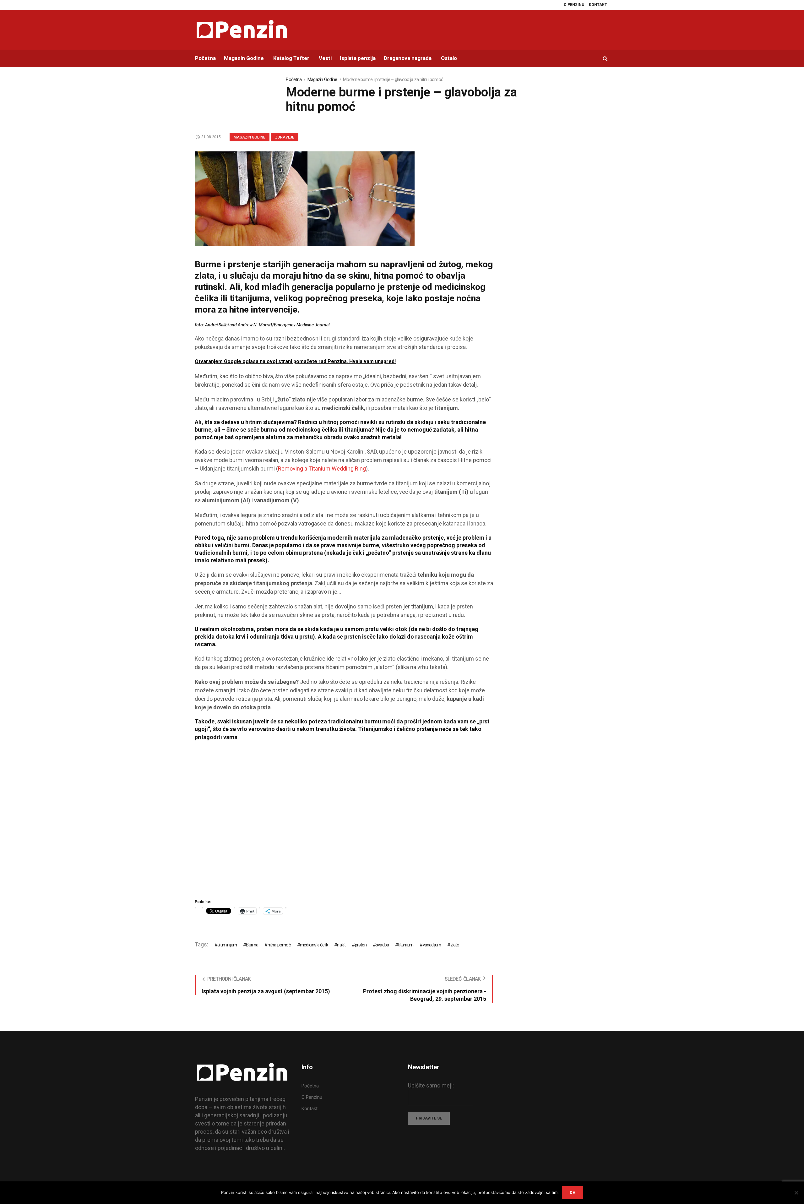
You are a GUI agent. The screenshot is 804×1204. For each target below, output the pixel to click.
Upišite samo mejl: (431, 1085)
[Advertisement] (344, 822)
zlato (454, 945)
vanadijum (432, 945)
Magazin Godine (322, 79)
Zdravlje (284, 137)
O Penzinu (312, 1097)
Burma (252, 945)
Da (572, 1192)
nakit (341, 945)
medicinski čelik (314, 945)
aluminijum (227, 945)
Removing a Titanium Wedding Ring (322, 468)
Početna (294, 79)
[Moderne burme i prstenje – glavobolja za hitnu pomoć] (305, 198)
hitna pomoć (279, 945)
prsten (360, 945)
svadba (382, 945)
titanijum (405, 945)
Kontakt (310, 1108)
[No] (796, 1193)
